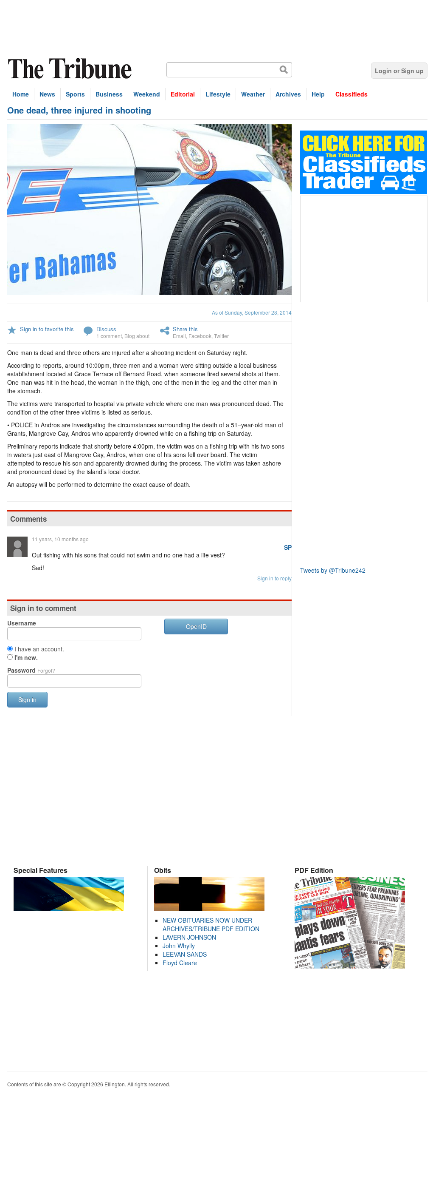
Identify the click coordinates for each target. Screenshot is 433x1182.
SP (288, 547)
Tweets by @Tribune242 (333, 570)
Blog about (136, 335)
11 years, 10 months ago (60, 539)
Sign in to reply (274, 578)
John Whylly (179, 945)
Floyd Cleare (180, 962)
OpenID (196, 626)
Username (21, 623)
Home (20, 94)
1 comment (109, 335)
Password (31, 670)
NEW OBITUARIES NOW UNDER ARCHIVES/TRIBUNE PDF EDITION (211, 924)
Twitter (221, 335)
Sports (75, 94)
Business (109, 94)
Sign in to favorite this (47, 329)
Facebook (199, 335)
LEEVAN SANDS (185, 954)
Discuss (106, 329)
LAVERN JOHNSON (189, 937)
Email (179, 335)
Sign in (27, 699)
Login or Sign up (399, 70)
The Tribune (71, 69)
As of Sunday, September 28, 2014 (252, 312)
